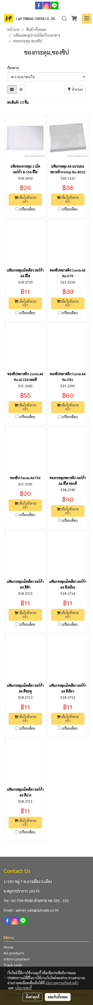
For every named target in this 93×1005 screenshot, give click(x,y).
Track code (13, 964)
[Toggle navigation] (87, 18)
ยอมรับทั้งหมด (58, 997)
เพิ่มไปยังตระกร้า (27, 199)
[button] (63, 18)
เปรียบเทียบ (27, 209)
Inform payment (17, 958)
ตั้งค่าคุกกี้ (32, 997)
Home (8, 946)
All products (14, 952)
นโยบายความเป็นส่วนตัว (61, 983)
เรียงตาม (14, 68)
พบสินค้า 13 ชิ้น (18, 102)
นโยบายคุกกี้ (23, 988)
